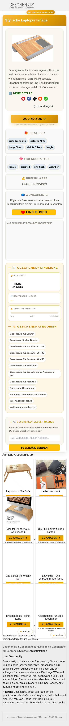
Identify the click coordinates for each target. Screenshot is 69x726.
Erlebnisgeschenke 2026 (40, 12)
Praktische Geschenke (22, 388)
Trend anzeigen (18, 285)
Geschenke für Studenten (31, 635)
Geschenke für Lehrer (22, 333)
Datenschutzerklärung (28, 717)
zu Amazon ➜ (34, 118)
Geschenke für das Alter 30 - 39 (27, 353)
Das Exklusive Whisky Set (18, 577)
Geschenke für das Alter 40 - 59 (27, 359)
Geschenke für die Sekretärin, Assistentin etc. (32, 374)
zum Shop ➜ (18, 624)
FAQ (51, 717)
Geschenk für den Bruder (24, 340)
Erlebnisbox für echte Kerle (18, 617)
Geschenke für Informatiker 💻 (34, 628)
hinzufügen (36, 212)
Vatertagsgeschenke (21, 400)
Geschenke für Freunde (23, 381)
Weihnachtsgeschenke (22, 407)
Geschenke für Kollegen (34, 646)
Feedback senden (34, 447)
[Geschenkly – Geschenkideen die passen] (21, 5)
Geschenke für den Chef (23, 365)
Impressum (12, 717)
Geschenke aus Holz (35, 625)
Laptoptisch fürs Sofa (18, 491)
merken (25, 631)
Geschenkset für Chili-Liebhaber (51, 617)
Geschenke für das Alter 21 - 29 (27, 346)
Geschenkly (10, 646)
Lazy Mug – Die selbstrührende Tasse (51, 577)
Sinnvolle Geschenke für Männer (28, 394)
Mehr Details (21, 93)
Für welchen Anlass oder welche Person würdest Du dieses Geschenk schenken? (33, 429)
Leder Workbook (51, 491)
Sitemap (58, 717)
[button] (23, 99)
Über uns (43, 717)
